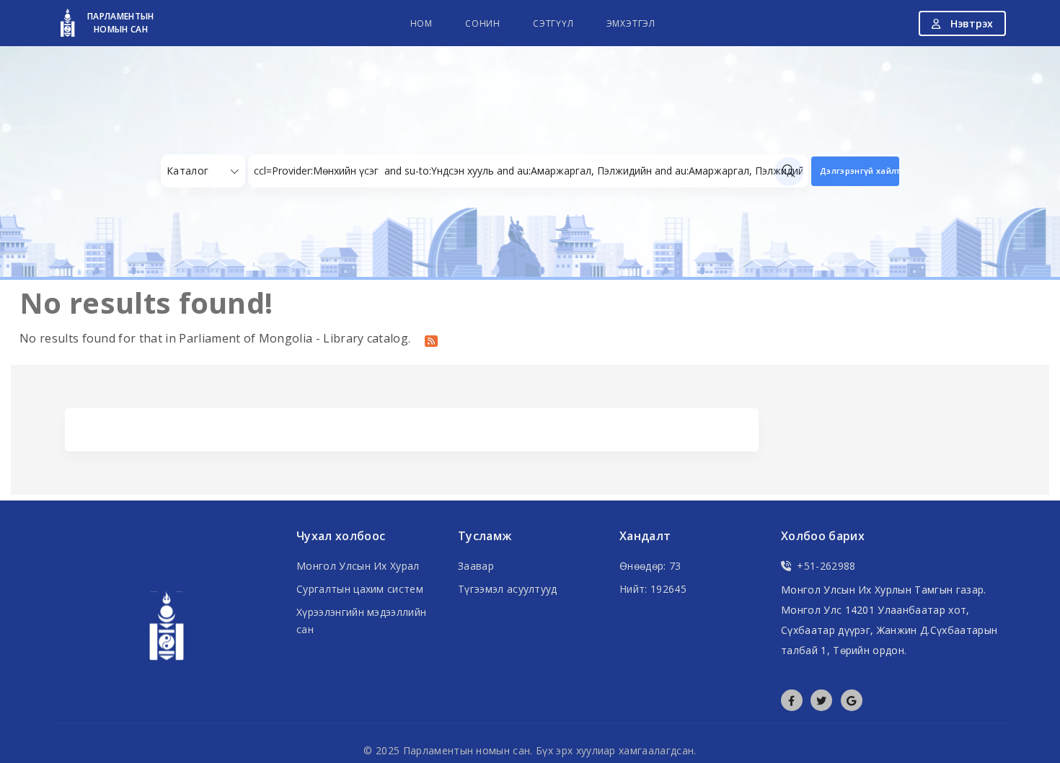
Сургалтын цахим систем (359, 589)
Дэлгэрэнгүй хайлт (859, 170)
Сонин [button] (482, 23)
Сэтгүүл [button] (553, 23)
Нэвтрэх (970, 23)
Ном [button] (421, 23)
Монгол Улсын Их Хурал (358, 566)
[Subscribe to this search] (431, 339)
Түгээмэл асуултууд (507, 589)
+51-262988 (826, 566)
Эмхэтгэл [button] (630, 23)
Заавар (476, 566)
